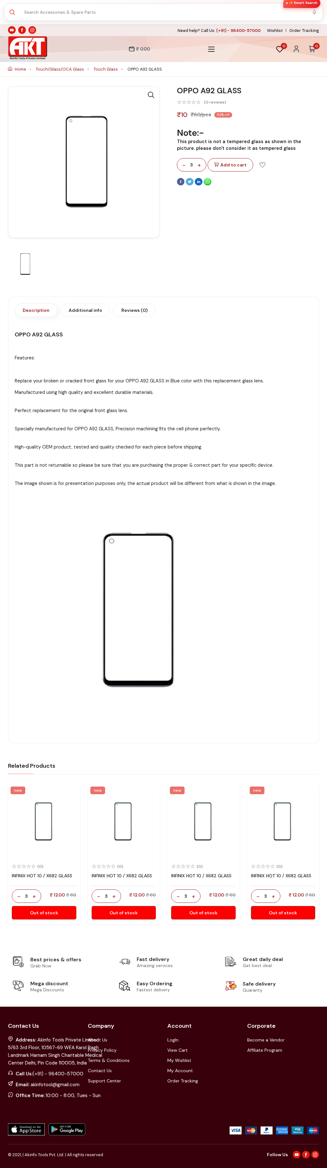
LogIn (173, 1040)
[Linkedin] (199, 184)
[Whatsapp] (207, 184)
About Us (97, 1040)
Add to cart (233, 165)
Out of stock (44, 913)
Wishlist (275, 30)
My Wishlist (179, 1060)
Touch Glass (106, 69)
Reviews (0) (134, 310)
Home (20, 69)
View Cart (177, 1050)
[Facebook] (181, 184)
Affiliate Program (264, 1050)
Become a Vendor (266, 1040)
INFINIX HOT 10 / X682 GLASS (42, 876)
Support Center (104, 1081)
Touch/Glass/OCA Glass (60, 69)
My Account (180, 1070)
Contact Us (100, 1070)
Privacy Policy (102, 1050)
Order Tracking (304, 30)
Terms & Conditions (109, 1060)
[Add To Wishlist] (262, 164)
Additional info (85, 310)
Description (36, 310)
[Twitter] (190, 184)
